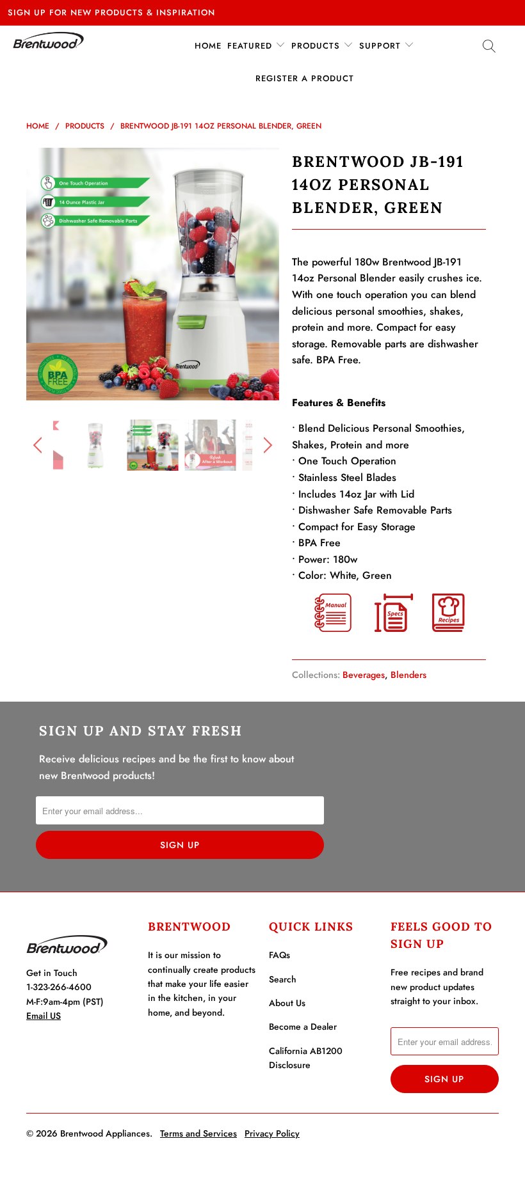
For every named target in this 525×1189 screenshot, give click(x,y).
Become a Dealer (303, 1026)
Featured (251, 46)
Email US (43, 1015)
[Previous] (39, 274)
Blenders (408, 674)
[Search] (489, 48)
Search (282, 979)
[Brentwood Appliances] (48, 40)
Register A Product (304, 78)
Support (381, 46)
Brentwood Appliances (105, 1133)
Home (208, 46)
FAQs (279, 955)
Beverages (364, 674)
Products (317, 46)
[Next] (266, 274)
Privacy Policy (272, 1133)
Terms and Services (198, 1133)
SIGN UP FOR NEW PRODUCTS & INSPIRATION (111, 12)
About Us (287, 1002)
